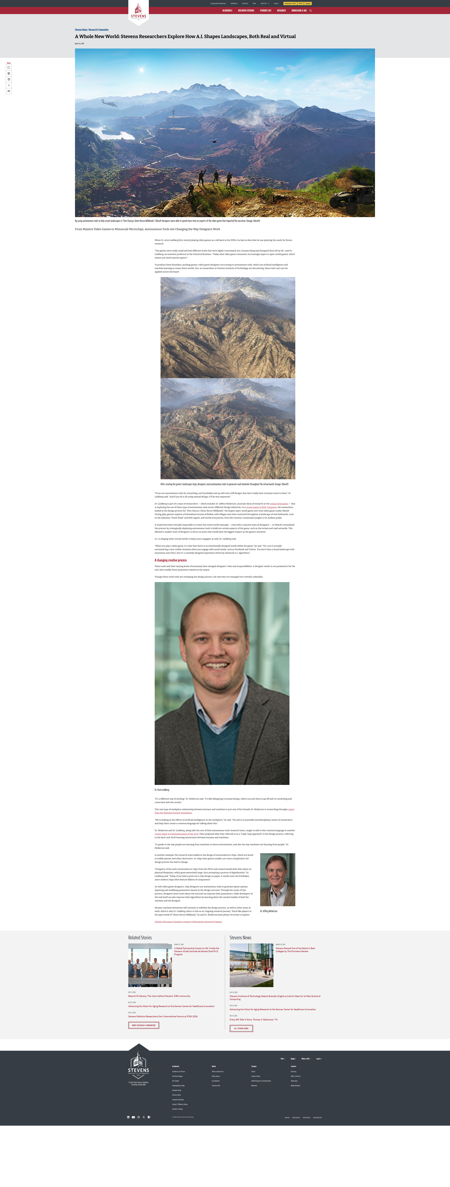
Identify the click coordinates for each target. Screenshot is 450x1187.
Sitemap (287, 1117)
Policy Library (216, 1076)
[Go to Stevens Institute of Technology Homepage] (138, 1065)
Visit (301, 3)
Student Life (265, 10)
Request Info (290, 3)
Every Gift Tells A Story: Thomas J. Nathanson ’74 (254, 1019)
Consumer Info (216, 1085)
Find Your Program (177, 1076)
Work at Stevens (295, 1076)
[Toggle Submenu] (268, 3)
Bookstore (254, 1085)
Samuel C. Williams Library (180, 1104)
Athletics (234, 3)
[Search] (310, 10)
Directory (293, 1071)
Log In (276, 3)
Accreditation (215, 1080)
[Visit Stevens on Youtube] (133, 1117)
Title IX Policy (306, 1117)
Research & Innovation (98, 30)
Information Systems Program (207, 921)
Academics (227, 10)
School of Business (279, 503)
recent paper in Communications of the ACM (176, 834)
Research (281, 10)
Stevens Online (176, 1094)
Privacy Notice (296, 1117)
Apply (308, 3)
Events (253, 1071)
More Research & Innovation (144, 1025)
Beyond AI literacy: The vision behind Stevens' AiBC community (159, 996)
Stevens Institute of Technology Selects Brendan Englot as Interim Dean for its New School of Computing (275, 998)
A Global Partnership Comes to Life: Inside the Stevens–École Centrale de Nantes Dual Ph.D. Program (196, 951)
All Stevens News (241, 1028)
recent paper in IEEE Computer (261, 507)
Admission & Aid (299, 10)
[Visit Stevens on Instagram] (138, 1117)
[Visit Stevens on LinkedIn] (128, 1117)
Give (254, 3)
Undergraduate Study (178, 1085)
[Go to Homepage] (138, 13)
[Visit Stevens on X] (143, 1117)
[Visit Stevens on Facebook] (148, 1117)
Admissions (294, 1080)
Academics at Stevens (178, 1071)
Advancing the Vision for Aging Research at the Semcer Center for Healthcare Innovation (171, 1006)
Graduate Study (176, 1090)
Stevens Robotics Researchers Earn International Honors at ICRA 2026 (163, 1016)
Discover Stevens (246, 10)
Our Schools (175, 1080)
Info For (264, 3)
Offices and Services (217, 1071)
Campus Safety (255, 1076)
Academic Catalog (177, 1108)
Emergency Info (317, 1117)
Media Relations (295, 1085)
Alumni (245, 3)
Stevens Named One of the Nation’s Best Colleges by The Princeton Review (295, 950)
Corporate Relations (218, 3)
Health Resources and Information (261, 1080)
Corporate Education (178, 1099)
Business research (182, 921)
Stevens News (81, 30)
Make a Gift (305, 1058)
